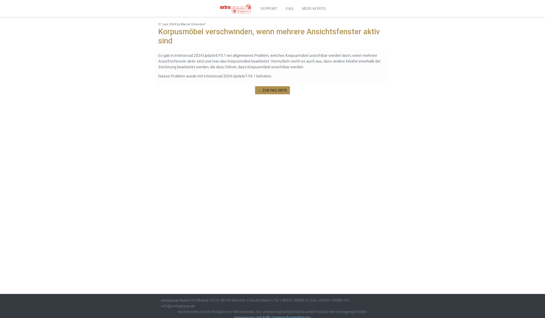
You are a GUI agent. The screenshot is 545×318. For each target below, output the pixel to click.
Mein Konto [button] (314, 8)
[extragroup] (235, 8)
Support (269, 8)
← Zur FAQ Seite (272, 90)
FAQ (289, 8)
